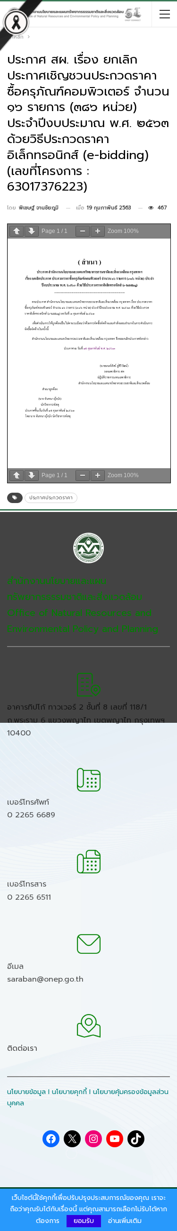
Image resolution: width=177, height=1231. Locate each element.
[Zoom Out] (83, 231)
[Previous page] (16, 231)
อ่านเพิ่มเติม (125, 1221)
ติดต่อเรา (22, 1048)
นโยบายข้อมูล (26, 1092)
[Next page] (32, 231)
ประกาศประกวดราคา (51, 497)
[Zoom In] (98, 231)
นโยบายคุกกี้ (69, 1092)
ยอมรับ (84, 1221)
